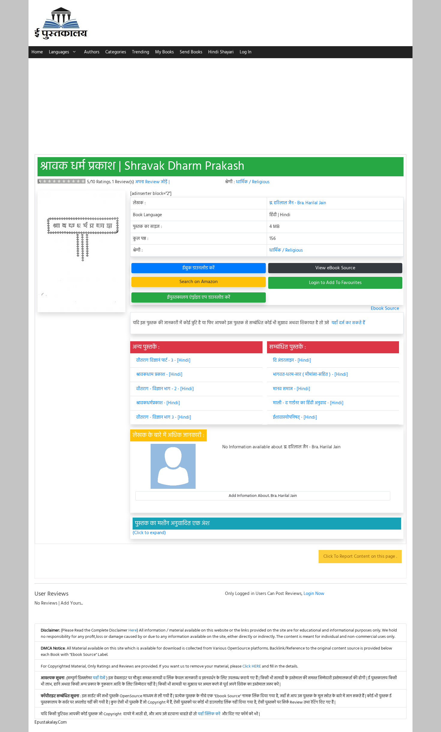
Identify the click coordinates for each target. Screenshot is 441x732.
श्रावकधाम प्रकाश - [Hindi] (159, 374)
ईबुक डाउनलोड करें (198, 268)
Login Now (314, 593)
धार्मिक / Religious (252, 182)
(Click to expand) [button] (149, 533)
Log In (245, 52)
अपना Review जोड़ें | (152, 182)
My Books (164, 52)
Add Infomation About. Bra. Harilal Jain (263, 495)
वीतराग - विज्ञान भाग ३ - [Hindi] (163, 417)
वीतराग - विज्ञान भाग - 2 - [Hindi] (165, 389)
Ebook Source (385, 308)
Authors (91, 52)
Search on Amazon (198, 282)
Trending (140, 52)
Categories (115, 52)
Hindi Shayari (221, 52)
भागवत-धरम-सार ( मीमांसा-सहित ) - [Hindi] (310, 374)
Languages (59, 52)
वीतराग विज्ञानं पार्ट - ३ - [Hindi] (163, 360)
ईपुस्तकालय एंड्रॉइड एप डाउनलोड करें (198, 297)
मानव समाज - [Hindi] (291, 389)
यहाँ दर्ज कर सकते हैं (348, 323)
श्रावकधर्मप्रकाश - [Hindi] (158, 403)
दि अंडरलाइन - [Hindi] (292, 360)
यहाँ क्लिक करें (209, 714)
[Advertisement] (220, 103)
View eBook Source (335, 268)
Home (37, 52)
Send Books (191, 52)
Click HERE (251, 666)
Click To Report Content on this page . (360, 556)
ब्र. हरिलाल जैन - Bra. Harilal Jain (297, 203)
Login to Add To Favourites (335, 282)
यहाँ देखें (99, 678)
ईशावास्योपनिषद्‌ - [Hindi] (295, 417)
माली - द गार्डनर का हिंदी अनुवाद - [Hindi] (308, 403)
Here (132, 630)
